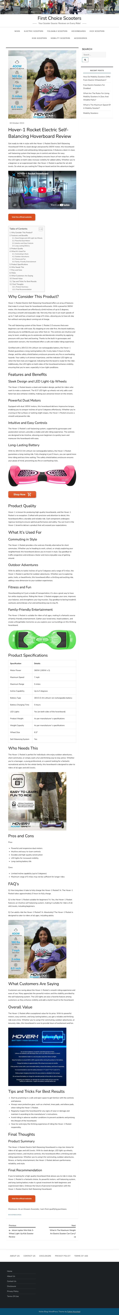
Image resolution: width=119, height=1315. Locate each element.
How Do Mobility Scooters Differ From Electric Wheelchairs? (97, 78)
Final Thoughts (17, 284)
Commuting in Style (21, 254)
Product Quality (17, 248)
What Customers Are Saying (22, 276)
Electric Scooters (33, 31)
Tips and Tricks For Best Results (24, 281)
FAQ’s (13, 273)
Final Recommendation (23, 289)
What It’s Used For (18, 251)
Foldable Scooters (57, 31)
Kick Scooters (97, 31)
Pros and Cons (16, 270)
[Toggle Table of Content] (39, 229)
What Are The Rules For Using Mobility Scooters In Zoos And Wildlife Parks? (96, 96)
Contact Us (29, 1256)
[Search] (85, 59)
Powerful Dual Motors (22, 241)
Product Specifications (19, 264)
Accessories (80, 38)
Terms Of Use (81, 1256)
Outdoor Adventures (22, 257)
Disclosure (45, 1256)
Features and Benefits (19, 235)
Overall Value (17, 278)
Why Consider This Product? (21, 232)
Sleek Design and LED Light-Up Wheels (28, 238)
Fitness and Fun (20, 259)
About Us (15, 1256)
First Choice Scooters (59, 18)
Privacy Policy (62, 1256)
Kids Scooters (39, 38)
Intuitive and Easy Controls (24, 243)
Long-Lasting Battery (22, 246)
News (17, 31)
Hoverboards (78, 31)
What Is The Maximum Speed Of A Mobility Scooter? (97, 106)
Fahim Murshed (73, 1311)
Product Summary (22, 287)
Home (9, 1271)
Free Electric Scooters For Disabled (94, 87)
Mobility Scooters (60, 38)
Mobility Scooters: (90, 113)
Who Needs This (17, 267)
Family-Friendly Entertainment (25, 262)
